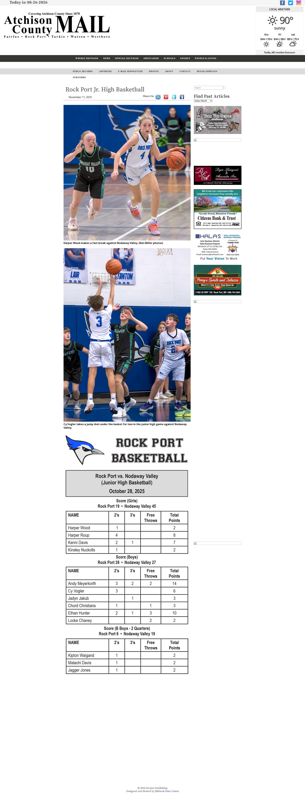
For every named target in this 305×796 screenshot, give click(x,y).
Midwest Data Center (167, 791)
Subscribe (101, 64)
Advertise (105, 71)
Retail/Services (207, 71)
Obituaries (151, 58)
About (169, 71)
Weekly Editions (86, 58)
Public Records (83, 71)
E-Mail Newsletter (130, 71)
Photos (154, 71)
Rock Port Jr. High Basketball (104, 89)
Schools (170, 58)
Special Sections (127, 58)
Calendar (82, 64)
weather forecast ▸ (279, 52)
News (106, 58)
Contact (185, 71)
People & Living (206, 58)
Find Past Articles (212, 96)
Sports (185, 58)
